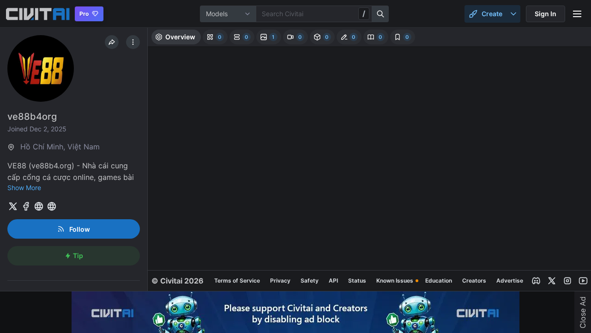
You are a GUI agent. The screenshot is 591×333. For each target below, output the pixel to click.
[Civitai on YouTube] (583, 281)
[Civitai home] (37, 14)
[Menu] (577, 13)
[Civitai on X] (552, 281)
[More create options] (513, 14)
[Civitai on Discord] (536, 281)
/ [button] (363, 13)
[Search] (380, 14)
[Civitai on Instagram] (567, 281)
